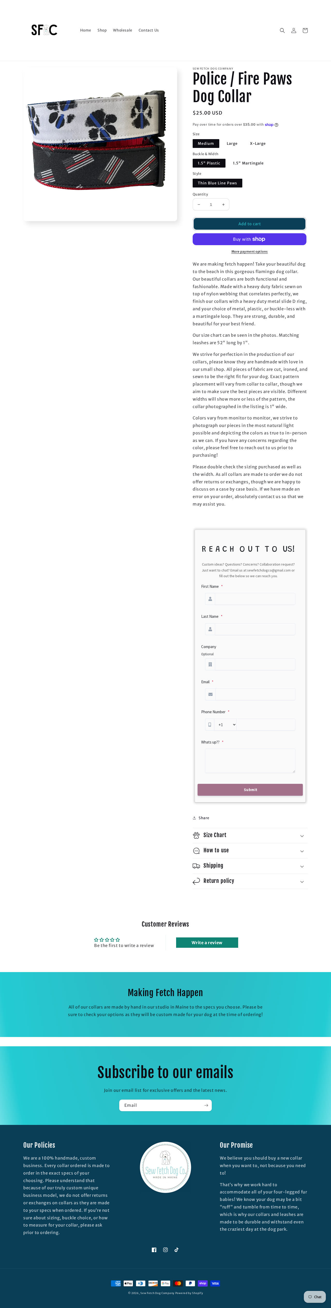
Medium (206, 143)
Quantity (200, 194)
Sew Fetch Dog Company (157, 1293)
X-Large (258, 143)
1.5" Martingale (248, 163)
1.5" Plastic (209, 163)
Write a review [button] (207, 942)
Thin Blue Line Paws (217, 183)
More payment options (249, 251)
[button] (282, 30)
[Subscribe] (206, 1105)
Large (232, 143)
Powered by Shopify (189, 1293)
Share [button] (204, 818)
